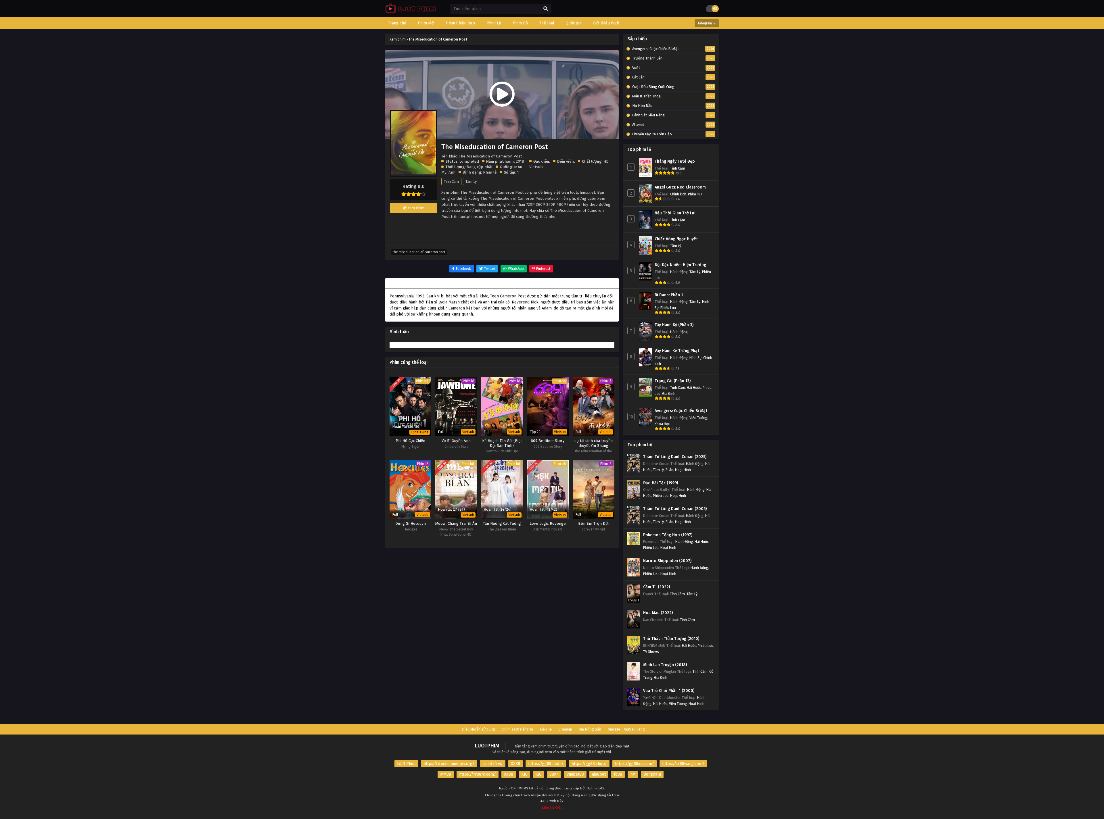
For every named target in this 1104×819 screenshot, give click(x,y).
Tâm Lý (471, 181)
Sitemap (565, 729)
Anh (451, 172)
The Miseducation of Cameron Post (419, 252)
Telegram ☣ (706, 23)
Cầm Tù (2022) (656, 587)
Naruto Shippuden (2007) (667, 560)
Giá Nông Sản (590, 729)
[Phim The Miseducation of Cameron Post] (409, 13)
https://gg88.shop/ (589, 763)
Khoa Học (662, 424)
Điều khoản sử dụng (478, 729)
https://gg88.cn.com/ (634, 763)
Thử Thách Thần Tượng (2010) (671, 638)
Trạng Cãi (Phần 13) (673, 380)
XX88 (515, 763)
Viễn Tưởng (698, 418)
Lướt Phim (406, 763)
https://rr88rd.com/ (477, 774)
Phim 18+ (695, 194)
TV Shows (651, 651)
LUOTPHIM (487, 746)
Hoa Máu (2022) (658, 612)
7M (632, 774)
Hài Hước (694, 387)
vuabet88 (575, 774)
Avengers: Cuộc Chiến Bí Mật (681, 410)
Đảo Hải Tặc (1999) (660, 482)
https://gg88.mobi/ (546, 763)
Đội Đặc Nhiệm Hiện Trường (680, 264)
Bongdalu (652, 774)
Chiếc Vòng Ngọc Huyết (676, 239)
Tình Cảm (451, 181)
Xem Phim (415, 208)
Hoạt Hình (683, 470)
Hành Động (679, 272)
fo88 (618, 774)
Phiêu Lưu (668, 307)
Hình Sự (695, 357)
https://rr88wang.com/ (683, 763)
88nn (554, 774)
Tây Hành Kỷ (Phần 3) (674, 324)
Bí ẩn (669, 470)
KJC (524, 774)
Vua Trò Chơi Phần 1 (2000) (668, 690)
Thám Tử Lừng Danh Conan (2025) (674, 456)
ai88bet (599, 774)
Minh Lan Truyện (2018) (665, 664)
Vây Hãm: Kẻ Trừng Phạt (677, 350)
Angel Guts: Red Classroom (680, 187)
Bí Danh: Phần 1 (669, 295)
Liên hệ (546, 729)
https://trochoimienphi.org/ (448, 763)
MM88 (445, 774)
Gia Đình (668, 393)
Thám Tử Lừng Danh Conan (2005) (675, 508)
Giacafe (614, 729)
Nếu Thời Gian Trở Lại (675, 213)
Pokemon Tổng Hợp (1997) (667, 534)
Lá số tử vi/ (492, 763)
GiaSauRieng (634, 729)
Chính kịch (678, 194)
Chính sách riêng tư (517, 729)
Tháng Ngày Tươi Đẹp (675, 161)
